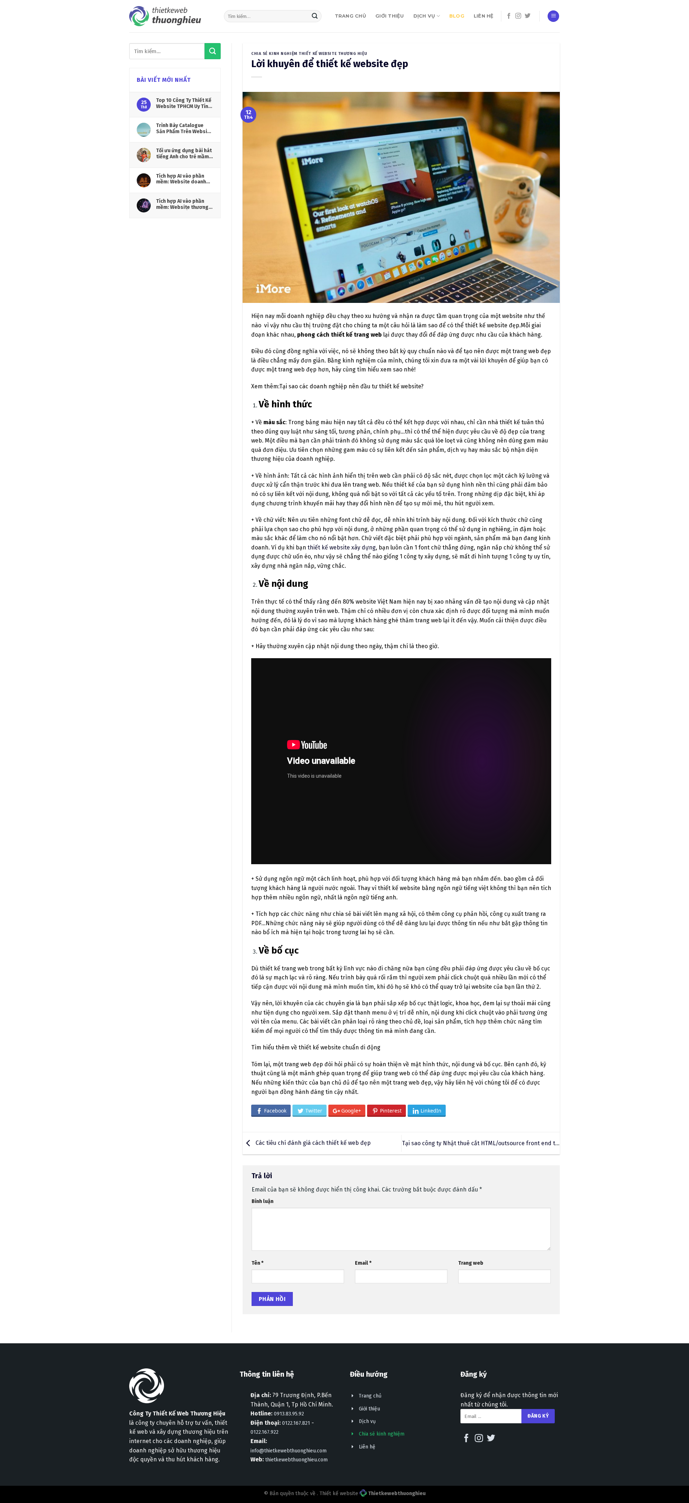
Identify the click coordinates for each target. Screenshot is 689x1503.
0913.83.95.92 (289, 1414)
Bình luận (262, 1201)
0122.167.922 (264, 1432)
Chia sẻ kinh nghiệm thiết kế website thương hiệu (309, 53)
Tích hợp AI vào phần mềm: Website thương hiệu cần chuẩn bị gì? (182, 204)
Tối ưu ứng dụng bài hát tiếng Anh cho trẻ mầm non (184, 153)
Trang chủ (350, 16)
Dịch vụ (424, 16)
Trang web (470, 1263)
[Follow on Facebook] (509, 16)
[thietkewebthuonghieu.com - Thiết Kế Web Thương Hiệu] (165, 16)
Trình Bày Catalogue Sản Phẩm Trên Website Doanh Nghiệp (184, 128)
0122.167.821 (296, 1423)
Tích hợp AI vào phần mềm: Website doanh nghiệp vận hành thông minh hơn (183, 179)
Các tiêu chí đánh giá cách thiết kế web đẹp (312, 1142)
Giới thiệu (389, 16)
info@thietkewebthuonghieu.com (288, 1451)
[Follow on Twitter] (527, 16)
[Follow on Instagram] (518, 16)
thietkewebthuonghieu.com (296, 1460)
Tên (257, 1263)
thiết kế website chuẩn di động (339, 1047)
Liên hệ (484, 16)
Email (363, 1263)
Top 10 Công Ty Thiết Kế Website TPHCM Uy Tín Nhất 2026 (183, 103)
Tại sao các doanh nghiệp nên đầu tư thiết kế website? (351, 386)
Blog (456, 16)
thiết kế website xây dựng (342, 547)
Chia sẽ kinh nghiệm (381, 1434)
